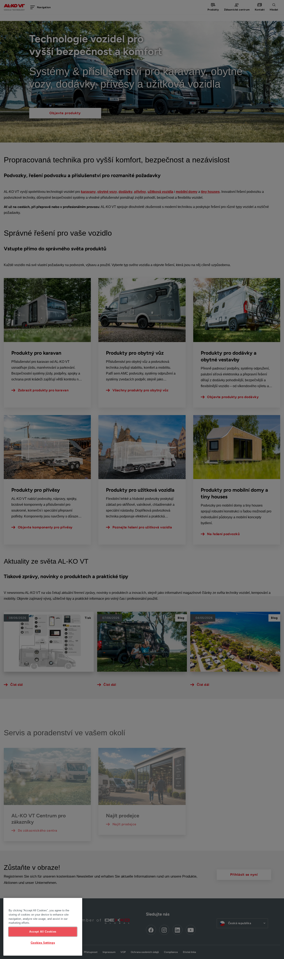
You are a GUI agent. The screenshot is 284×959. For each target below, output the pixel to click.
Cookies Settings (43, 942)
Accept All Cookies (42, 931)
